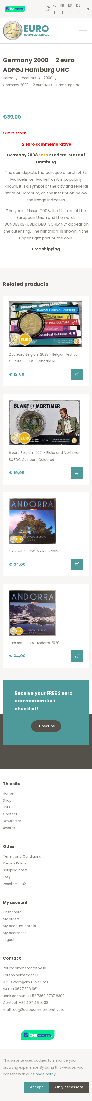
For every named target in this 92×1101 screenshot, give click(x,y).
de (78, 5)
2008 (48, 77)
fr (62, 5)
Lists (6, 807)
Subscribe (46, 726)
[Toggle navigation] (82, 30)
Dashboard (12, 912)
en (86, 8)
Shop (7, 800)
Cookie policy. (44, 1074)
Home (8, 77)
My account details (19, 925)
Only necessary (69, 1087)
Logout (9, 939)
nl (54, 5)
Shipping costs (15, 870)
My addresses (14, 932)
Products (28, 77)
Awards (9, 827)
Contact (10, 814)
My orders (11, 919)
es (70, 5)
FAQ (6, 877)
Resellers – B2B (15, 883)
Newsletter (12, 820)
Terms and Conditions (22, 856)
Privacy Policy (14, 863)
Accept (36, 1087)
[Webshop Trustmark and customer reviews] (20, 8)
